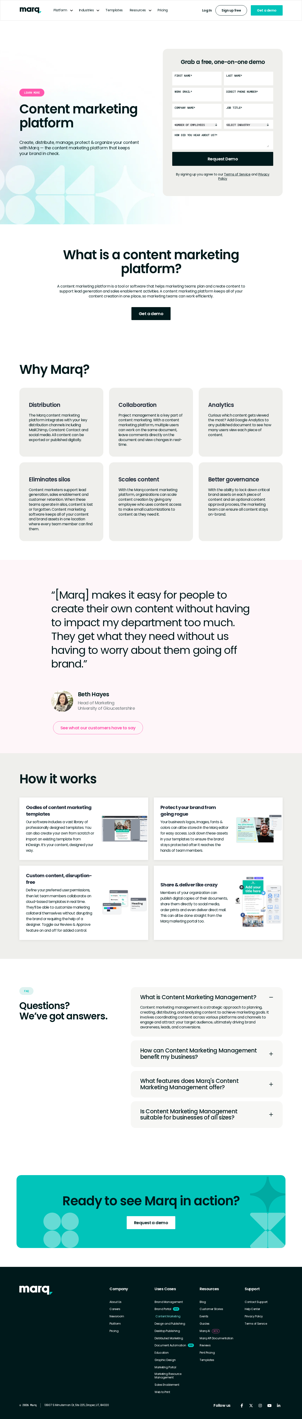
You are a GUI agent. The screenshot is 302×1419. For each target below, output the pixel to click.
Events (204, 1316)
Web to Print (162, 1392)
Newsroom (116, 1316)
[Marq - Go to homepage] (30, 10)
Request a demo (151, 1223)
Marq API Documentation (216, 1338)
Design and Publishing (170, 1324)
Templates (113, 10)
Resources (138, 10)
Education (162, 1353)
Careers (114, 1309)
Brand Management (169, 1302)
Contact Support (256, 1302)
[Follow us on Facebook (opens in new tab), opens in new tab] (242, 1405)
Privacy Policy (254, 1316)
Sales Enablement (167, 1385)
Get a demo (267, 10)
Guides (205, 1324)
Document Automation (170, 1345)
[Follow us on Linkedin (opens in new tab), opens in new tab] (278, 1405)
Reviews (205, 1345)
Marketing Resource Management (168, 1375)
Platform (60, 10)
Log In (207, 10)
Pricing (163, 10)
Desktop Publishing (167, 1331)
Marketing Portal (165, 1367)
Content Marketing (167, 1316)
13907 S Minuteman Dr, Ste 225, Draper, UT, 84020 (76, 1405)
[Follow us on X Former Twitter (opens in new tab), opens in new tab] (251, 1405)
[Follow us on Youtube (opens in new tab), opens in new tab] (269, 1405)
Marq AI (205, 1331)
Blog (203, 1302)
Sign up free (231, 10)
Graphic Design (165, 1360)
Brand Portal (163, 1309)
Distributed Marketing (169, 1338)
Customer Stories (211, 1309)
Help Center (252, 1309)
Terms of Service (237, 174)
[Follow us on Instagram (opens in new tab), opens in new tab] (260, 1405)
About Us (115, 1302)
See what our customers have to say (98, 728)
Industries (86, 10)
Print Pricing (207, 1353)
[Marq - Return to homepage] (36, 1290)
